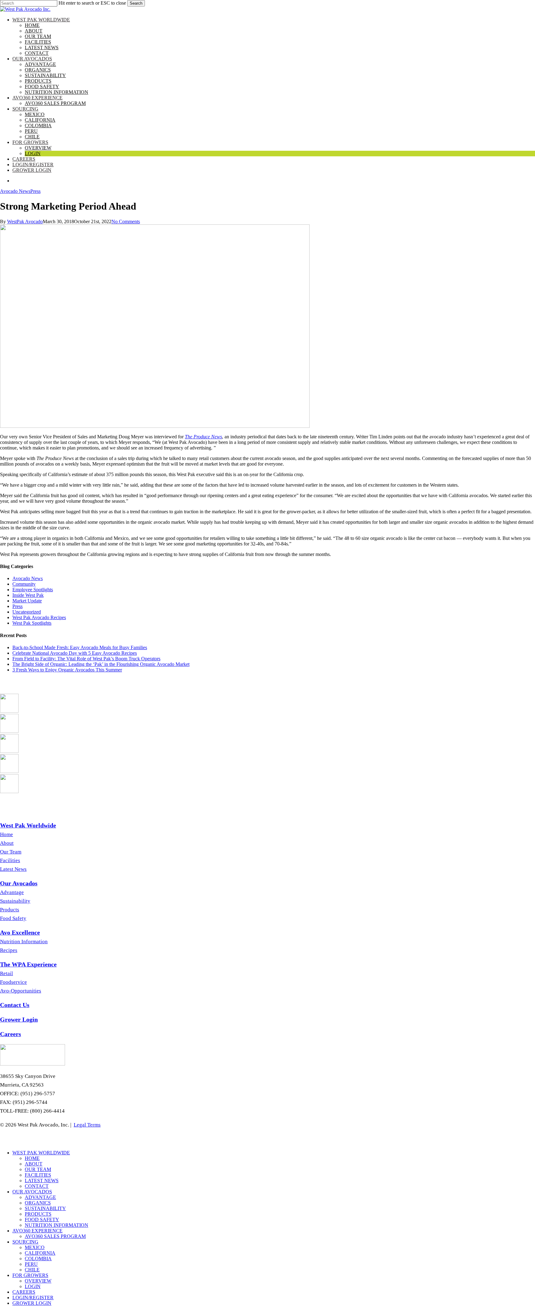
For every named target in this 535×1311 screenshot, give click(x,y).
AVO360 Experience (37, 1230)
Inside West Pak (28, 595)
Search (136, 3)
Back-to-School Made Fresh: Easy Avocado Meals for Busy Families (79, 647)
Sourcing (25, 1241)
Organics (38, 1202)
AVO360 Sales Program (55, 1236)
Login (33, 1286)
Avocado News (15, 191)
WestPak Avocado (25, 221)
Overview (38, 1280)
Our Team (10, 852)
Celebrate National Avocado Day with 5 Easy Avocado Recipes (74, 653)
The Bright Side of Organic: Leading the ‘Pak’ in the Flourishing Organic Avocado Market (100, 664)
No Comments (125, 221)
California (40, 1253)
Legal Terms (87, 1125)
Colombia (38, 1258)
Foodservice (13, 982)
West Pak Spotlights (31, 623)
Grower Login (31, 1303)
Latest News (13, 869)
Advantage (12, 892)
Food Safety (13, 918)
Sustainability (15, 901)
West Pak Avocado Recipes (39, 617)
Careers (23, 1292)
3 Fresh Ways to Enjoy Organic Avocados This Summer (67, 669)
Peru (31, 1264)
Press (35, 191)
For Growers (30, 1275)
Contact (37, 1186)
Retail (6, 973)
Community (24, 584)
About (7, 843)
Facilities (10, 860)
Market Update (27, 600)
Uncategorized (26, 611)
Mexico (35, 1247)
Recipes (8, 950)
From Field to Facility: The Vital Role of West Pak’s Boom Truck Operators (86, 658)
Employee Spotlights (32, 589)
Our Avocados (32, 1191)
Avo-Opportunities (20, 991)
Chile (32, 1269)
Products (9, 910)
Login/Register (33, 1297)
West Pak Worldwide (41, 1152)
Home (6, 834)
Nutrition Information (24, 941)
